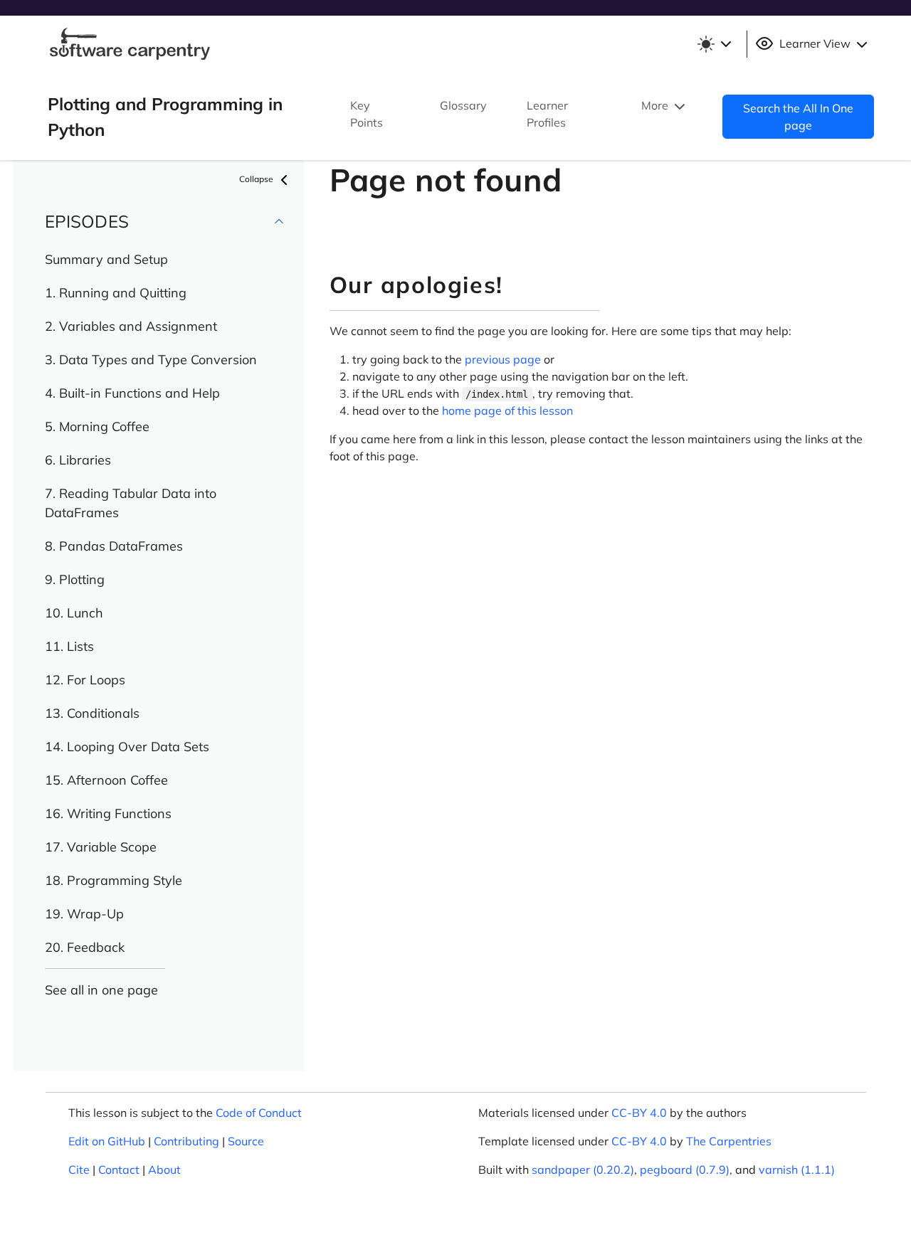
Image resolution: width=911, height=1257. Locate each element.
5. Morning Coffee (97, 426)
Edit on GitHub (106, 1141)
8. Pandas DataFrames (114, 546)
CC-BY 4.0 (639, 1112)
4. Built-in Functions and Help (132, 393)
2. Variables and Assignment (131, 326)
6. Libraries (78, 460)
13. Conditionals (92, 713)
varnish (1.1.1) (797, 1169)
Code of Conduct (259, 1112)
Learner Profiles (547, 113)
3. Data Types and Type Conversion (151, 359)
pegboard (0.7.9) (685, 1169)
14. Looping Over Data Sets (127, 746)
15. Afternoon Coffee (106, 780)
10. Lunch (74, 613)
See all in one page (101, 990)
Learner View (814, 43)
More (656, 105)
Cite (79, 1169)
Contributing (186, 1141)
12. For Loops (85, 680)
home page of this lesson (507, 410)
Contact (118, 1169)
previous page (503, 359)
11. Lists (69, 646)
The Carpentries (729, 1141)
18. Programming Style (113, 880)
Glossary (463, 105)
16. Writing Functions (108, 813)
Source (246, 1141)
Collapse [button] (257, 179)
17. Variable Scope (101, 847)
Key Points (366, 113)
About (164, 1169)
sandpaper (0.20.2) (583, 1169)
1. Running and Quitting (115, 293)
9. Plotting (75, 579)
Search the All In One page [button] (798, 116)
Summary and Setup (106, 259)
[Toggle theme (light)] (714, 44)
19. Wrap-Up (84, 914)
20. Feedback (85, 947)
